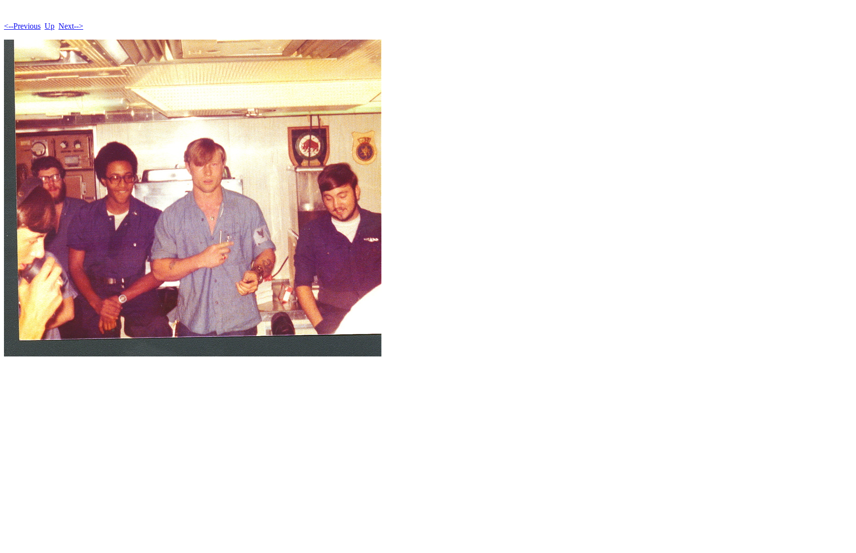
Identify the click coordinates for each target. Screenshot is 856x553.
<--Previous (22, 26)
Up (49, 26)
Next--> (70, 26)
